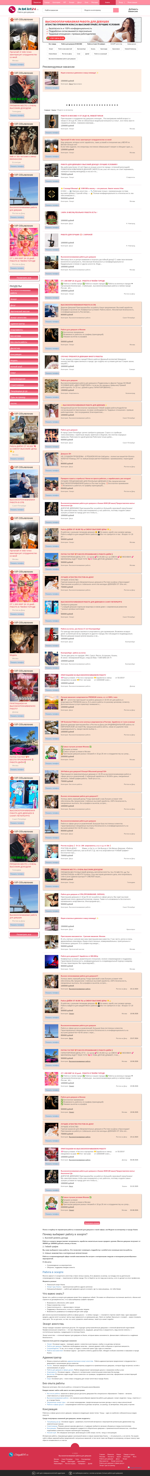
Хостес (13, 403)
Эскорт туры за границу (107, 1465)
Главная (47, 110)
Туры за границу (17, 397)
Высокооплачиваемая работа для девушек (62, 59)
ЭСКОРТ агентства (116, 44)
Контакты (111, 1456)
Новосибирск (53, 54)
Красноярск (116, 49)
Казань (93, 49)
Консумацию (51, 1428)
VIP (64, 2)
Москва (56, 1459)
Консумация (15, 354)
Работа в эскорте (53, 1272)
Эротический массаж (20, 311)
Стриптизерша (17, 385)
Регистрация (132, 2)
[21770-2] (92, 30)
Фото (134, 1456)
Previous (40, 85)
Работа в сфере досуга (55, 1404)
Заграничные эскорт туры (56, 1402)
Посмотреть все (24, 278)
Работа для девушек (54, 1346)
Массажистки (103, 1461)
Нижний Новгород (130, 49)
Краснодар (103, 49)
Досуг (79, 2)
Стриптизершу (52, 1426)
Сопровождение (17, 379)
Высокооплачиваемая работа (20, 291)
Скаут (13, 373)
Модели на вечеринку (92, 10)
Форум (119, 1454)
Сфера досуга (131, 44)
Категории (56, 2)
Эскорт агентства (18, 317)
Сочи (78, 54)
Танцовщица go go (18, 391)
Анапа (54, 110)
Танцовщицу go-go (54, 1422)
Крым (63, 1461)
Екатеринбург (81, 49)
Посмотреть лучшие (92, 1223)
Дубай (87, 54)
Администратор (17, 324)
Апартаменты (16, 330)
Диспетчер (15, 348)
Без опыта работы (18, 342)
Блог (86, 2)
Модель (14, 360)
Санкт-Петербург (67, 1459)
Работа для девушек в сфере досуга (60, 1370)
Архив (119, 1456)
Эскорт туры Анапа (54, 1287)
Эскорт (71, 2)
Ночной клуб (16, 367)
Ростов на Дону (70, 1463)
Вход (120, 2)
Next (143, 85)
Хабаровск (81, 1463)
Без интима (15, 336)
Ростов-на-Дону (67, 54)
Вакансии (37, 2)
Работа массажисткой (65, 49)
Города (47, 2)
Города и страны (129, 1454)
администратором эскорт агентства (81, 1361)
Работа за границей (100, 54)
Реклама (94, 2)
